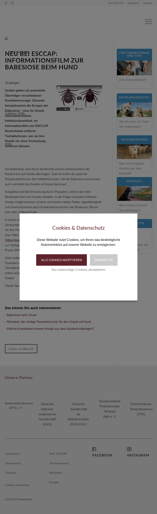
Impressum (96, 282)
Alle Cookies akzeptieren (61, 260)
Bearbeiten (104, 260)
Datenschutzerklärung (69, 282)
